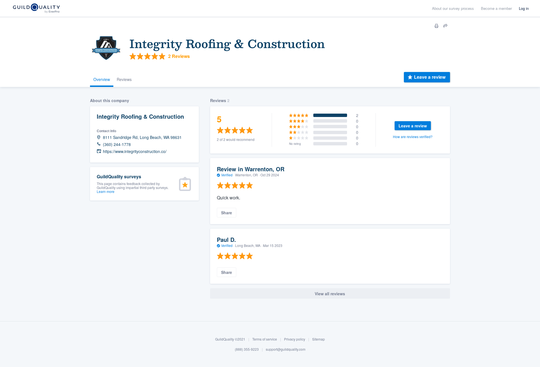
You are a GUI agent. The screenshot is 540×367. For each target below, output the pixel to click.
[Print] (436, 25)
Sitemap (318, 339)
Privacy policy (294, 339)
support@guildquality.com (285, 349)
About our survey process (453, 8)
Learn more (105, 191)
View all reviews (330, 293)
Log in (524, 8)
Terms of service (264, 339)
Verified (226, 174)
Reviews (124, 79)
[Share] (445, 25)
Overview (101, 79)
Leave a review (430, 77)
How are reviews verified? (413, 136)
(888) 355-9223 (247, 349)
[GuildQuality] (36, 8)
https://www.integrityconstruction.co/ (134, 151)
